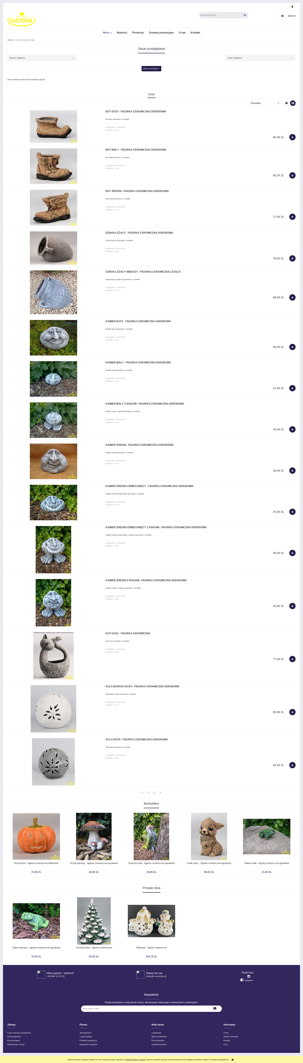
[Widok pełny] (293, 103)
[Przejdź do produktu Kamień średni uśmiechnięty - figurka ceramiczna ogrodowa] (53, 502)
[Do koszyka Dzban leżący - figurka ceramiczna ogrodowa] (292, 258)
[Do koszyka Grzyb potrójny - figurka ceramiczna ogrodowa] (93, 810)
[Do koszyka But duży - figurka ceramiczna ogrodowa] (292, 137)
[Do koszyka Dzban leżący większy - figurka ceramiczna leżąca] (292, 297)
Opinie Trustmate (230, 1037)
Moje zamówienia (159, 1037)
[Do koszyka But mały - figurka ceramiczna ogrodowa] (292, 175)
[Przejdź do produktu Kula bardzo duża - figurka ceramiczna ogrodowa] (53, 708)
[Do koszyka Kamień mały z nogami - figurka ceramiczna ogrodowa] (292, 429)
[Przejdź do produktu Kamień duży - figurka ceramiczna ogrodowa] (53, 337)
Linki (225, 1044)
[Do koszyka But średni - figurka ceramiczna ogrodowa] (292, 217)
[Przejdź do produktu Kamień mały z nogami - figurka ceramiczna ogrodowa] (53, 420)
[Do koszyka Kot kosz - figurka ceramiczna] (292, 659)
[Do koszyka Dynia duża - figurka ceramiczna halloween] (35, 810)
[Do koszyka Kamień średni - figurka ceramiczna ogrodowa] (292, 470)
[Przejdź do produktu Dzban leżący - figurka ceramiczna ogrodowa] (53, 248)
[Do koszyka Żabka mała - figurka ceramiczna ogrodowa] (266, 810)
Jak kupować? (86, 1033)
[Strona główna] (21, 19)
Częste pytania (86, 1037)
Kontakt (226, 1040)
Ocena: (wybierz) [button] (17, 58)
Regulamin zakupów (88, 1044)
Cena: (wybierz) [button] (235, 58)
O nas (226, 1033)
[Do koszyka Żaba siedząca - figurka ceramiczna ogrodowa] (35, 894)
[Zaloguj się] (292, 6)
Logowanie (156, 1033)
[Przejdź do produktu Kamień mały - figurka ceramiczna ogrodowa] (53, 379)
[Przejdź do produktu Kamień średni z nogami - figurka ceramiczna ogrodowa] (53, 602)
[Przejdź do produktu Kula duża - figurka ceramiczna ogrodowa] (53, 761)
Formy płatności (14, 1037)
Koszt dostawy (13, 1040)
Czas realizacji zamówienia (19, 1033)
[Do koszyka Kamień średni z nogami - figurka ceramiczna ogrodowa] (292, 606)
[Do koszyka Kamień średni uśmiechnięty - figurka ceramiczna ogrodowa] (292, 512)
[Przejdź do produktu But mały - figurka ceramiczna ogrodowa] (53, 166)
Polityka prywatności (88, 1040)
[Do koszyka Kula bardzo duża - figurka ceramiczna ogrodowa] (292, 712)
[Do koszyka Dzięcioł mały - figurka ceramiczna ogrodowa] (151, 810)
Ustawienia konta (159, 1044)
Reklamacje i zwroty (16, 1044)
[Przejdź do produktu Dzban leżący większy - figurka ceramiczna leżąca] (53, 292)
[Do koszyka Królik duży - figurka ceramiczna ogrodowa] (208, 810)
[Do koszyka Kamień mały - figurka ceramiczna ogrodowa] (292, 388)
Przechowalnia (158, 1040)
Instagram (249, 980)
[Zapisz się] (215, 1009)
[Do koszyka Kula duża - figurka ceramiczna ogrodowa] (292, 765)
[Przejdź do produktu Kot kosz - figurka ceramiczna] (53, 655)
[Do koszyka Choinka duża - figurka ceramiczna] (93, 894)
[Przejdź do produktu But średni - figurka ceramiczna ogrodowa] (53, 208)
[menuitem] (107, 32)
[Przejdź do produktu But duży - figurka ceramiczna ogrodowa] (53, 126)
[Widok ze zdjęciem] (286, 103)
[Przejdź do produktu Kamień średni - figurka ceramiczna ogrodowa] (53, 461)
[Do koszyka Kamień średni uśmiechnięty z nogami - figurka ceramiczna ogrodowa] (292, 553)
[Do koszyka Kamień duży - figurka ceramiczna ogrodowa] (292, 347)
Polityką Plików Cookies (135, 1060)
